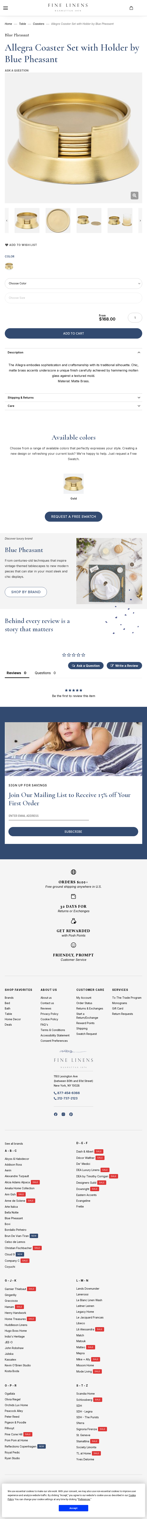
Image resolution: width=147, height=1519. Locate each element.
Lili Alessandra (85, 1329)
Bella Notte (12, 1212)
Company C (12, 1260)
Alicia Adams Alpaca (17, 1182)
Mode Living (84, 1371)
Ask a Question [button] (88, 666)
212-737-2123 (67, 1098)
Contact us (47, 1003)
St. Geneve (83, 1435)
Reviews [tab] (14, 673)
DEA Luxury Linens (88, 1170)
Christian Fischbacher (18, 1248)
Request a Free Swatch (73, 516)
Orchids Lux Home (16, 1405)
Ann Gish (10, 1194)
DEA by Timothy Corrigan (92, 1176)
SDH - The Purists (87, 1417)
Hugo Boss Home (16, 1330)
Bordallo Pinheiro (15, 1229)
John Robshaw (14, 1348)
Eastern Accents (86, 1195)
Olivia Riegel (12, 1399)
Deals (8, 1024)
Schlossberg (84, 1399)
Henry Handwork (15, 1312)
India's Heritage (15, 1336)
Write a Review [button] (126, 666)
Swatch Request (86, 1033)
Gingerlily (10, 1295)
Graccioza (11, 1300)
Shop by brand (26, 592)
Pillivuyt (9, 1428)
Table (22, 23)
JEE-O (9, 1342)
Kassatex (10, 1359)
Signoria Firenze (86, 1429)
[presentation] (73, 352)
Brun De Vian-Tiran (17, 1236)
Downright (82, 1189)
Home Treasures (15, 1319)
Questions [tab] (43, 673)
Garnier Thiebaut (15, 1289)
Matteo (80, 1347)
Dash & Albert (84, 1151)
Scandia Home (85, 1393)
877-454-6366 (68, 1093)
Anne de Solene (15, 1200)
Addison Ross (13, 1164)
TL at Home (83, 1453)
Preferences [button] (84, 1499)
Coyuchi (10, 1266)
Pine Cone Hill (13, 1434)
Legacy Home (85, 1311)
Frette (80, 1206)
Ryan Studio (12, 1458)
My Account (83, 997)
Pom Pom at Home (16, 1440)
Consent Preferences (54, 1040)
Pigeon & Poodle (15, 1422)
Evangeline (83, 1200)
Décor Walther (85, 1157)
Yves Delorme (85, 1459)
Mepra (80, 1353)
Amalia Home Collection (19, 1188)
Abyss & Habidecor (17, 1158)
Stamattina (82, 1441)
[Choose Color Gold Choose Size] (73, 290)
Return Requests (122, 1013)
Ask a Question (17, 70)
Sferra (80, 1423)
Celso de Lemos (15, 1241)
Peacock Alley (14, 1410)
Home (8, 23)
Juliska (9, 1353)
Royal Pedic (12, 1452)
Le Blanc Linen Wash (89, 1300)
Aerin (8, 1170)
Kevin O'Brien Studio (18, 1365)
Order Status (84, 1003)
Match (80, 1335)
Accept (73, 1508)
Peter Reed (12, 1416)
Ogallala (10, 1393)
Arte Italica (11, 1206)
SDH (79, 1405)
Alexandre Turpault (17, 1176)
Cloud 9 (10, 1254)
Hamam (9, 1306)
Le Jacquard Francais (90, 1317)
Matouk (81, 1341)
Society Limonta (86, 1447)
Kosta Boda (12, 1371)
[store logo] (67, 8)
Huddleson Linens (16, 1325)
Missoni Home (85, 1365)
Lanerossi (82, 1294)
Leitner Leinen (85, 1305)
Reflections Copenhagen (20, 1446)
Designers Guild (86, 1182)
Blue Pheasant (17, 35)
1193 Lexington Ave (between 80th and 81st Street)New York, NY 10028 (73, 1081)
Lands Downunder (87, 1288)
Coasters (38, 23)
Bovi (7, 1224)
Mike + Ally (83, 1359)
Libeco (80, 1323)
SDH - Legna (84, 1411)
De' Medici (83, 1163)
